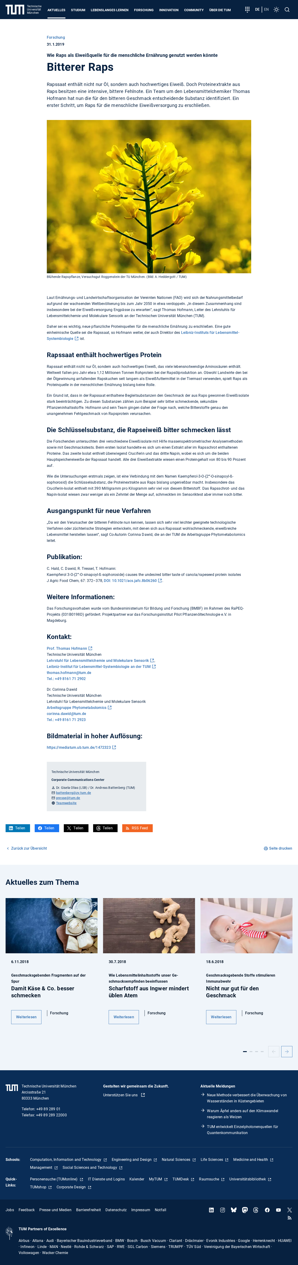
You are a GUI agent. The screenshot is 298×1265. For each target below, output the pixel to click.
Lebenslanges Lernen (110, 10)
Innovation (169, 10)
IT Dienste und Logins (106, 1179)
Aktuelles (56, 10)
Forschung (144, 10)
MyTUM (156, 1179)
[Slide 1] (245, 1051)
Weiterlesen (26, 1017)
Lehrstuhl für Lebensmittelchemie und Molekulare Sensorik (98, 660)
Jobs (10, 1210)
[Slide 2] (251, 1051)
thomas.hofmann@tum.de (69, 672)
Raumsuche (209, 1179)
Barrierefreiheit (88, 1210)
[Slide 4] (262, 1051)
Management (41, 1167)
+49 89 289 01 (48, 1109)
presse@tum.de (68, 798)
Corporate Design (72, 1187)
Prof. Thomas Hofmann (67, 648)
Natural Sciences (176, 1159)
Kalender (136, 1179)
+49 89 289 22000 (51, 1115)
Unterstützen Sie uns (121, 1095)
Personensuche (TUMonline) (54, 1179)
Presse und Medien (55, 1210)
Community (194, 10)
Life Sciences (212, 1159)
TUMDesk (181, 1179)
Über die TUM (220, 10)
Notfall (160, 1210)
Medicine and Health (251, 1159)
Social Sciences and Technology (90, 1167)
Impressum (140, 1210)
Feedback (27, 1210)
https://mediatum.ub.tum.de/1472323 (79, 747)
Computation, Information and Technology (66, 1159)
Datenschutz (116, 1210)
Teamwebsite (66, 803)
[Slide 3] (256, 1051)
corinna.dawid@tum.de (66, 713)
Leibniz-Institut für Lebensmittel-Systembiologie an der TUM (99, 666)
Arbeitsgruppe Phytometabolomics (76, 707)
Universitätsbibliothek (248, 1179)
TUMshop (38, 1187)
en (266, 9)
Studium (78, 10)
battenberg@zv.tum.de (73, 793)
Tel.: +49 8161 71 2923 (66, 720)
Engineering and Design (132, 1159)
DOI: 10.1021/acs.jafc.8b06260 (130, 580)
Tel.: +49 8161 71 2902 (66, 679)
